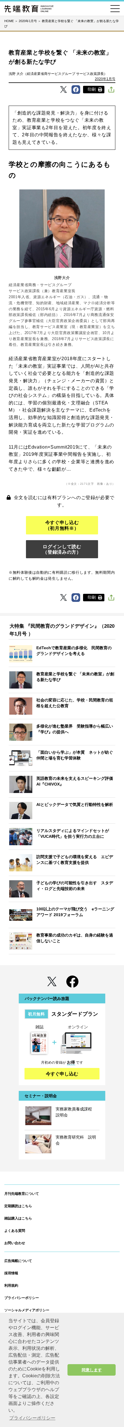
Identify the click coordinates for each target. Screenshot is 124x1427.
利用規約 (11, 1285)
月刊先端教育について (21, 1194)
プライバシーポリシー (21, 1298)
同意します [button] (92, 1370)
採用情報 (11, 1273)
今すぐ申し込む (62, 1073)
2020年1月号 (105, 79)
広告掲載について (18, 1261)
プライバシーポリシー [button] (32, 1418)
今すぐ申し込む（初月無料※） (62, 525)
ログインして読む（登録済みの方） (62, 549)
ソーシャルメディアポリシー (26, 1310)
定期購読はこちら (18, 1206)
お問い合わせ (14, 1243)
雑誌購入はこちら (18, 1218)
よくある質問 (14, 1231)
